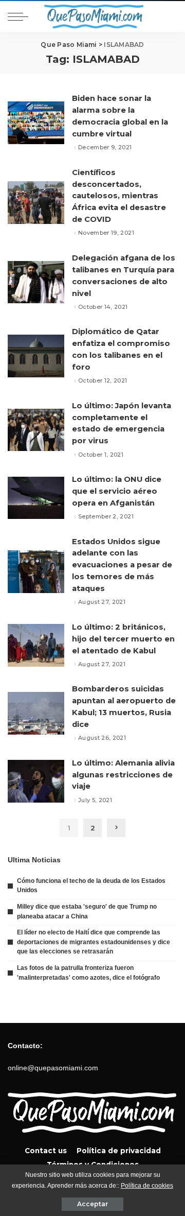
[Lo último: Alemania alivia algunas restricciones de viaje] (36, 781)
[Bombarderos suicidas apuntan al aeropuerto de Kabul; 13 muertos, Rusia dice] (36, 713)
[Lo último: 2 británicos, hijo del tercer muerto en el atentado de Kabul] (36, 645)
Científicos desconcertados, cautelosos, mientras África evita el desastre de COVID (119, 196)
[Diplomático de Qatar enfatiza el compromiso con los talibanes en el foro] (36, 356)
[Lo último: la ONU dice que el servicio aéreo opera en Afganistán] (36, 498)
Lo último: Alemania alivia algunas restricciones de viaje (123, 774)
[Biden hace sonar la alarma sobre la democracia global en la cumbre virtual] (36, 122)
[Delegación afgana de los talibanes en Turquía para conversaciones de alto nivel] (36, 282)
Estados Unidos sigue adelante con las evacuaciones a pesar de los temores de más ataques (122, 565)
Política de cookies (147, 1185)
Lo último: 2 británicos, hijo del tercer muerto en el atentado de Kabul (123, 638)
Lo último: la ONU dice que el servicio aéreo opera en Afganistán (116, 491)
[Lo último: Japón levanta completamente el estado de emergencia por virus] (36, 430)
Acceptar (92, 1204)
